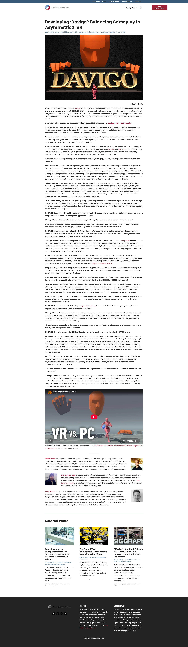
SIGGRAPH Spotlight (122, 586)
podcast (131, 584)
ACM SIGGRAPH (118, 561)
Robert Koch (50, 458)
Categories (130, 8)
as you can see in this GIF (102, 263)
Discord (111, 149)
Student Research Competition (57, 585)
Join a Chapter (114, 1)
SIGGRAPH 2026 (59, 584)
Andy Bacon (50, 491)
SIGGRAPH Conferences (55, 32)
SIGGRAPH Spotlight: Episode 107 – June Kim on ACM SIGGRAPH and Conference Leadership (128, 553)
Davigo (77, 108)
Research (56, 564)
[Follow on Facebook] (53, 613)
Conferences (96, 32)
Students (62, 564)
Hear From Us (127, 1)
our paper (125, 240)
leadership (126, 584)
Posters (47, 584)
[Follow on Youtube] (65, 613)
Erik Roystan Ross (68, 475)
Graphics (111, 32)
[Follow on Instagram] (61, 613)
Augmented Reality (84, 32)
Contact (138, 1)
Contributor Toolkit (99, 1)
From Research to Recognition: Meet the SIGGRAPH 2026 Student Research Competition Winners (57, 554)
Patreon (121, 149)
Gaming (105, 32)
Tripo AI (102, 579)
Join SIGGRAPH (159, 7)
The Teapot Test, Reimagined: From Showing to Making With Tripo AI (93, 552)
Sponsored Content (94, 579)
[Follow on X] (57, 613)
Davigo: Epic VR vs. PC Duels (119, 123)
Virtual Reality (121, 32)
